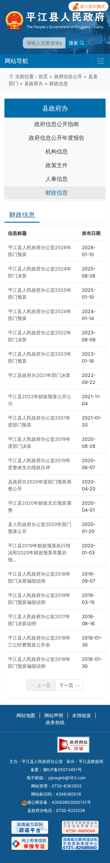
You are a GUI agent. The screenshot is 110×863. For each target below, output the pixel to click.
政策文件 (56, 165)
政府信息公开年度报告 (56, 137)
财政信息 (58, 83)
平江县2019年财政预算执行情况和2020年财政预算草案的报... (39, 552)
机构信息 (56, 151)
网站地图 (25, 715)
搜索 (74, 43)
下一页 (69, 685)
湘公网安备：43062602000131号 (59, 802)
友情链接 (81, 715)
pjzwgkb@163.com (67, 777)
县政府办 (33, 83)
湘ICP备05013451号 (62, 769)
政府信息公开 (68, 76)
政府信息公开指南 (56, 123)
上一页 (41, 685)
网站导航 (16, 60)
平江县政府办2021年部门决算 (39, 375)
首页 (43, 76)
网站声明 (53, 715)
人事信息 (56, 178)
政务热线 (55, 722)
